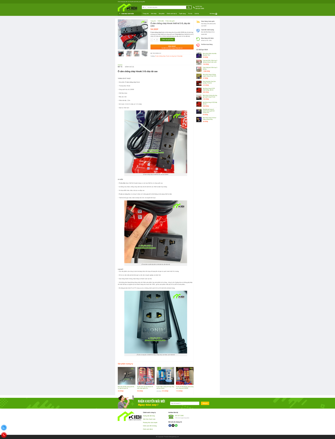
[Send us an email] (173, 425)
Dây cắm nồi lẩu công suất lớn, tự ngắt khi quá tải (126, 387)
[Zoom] (120, 47)
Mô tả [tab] (120, 67)
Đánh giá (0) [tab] (129, 67)
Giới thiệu (154, 13)
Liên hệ (197, 13)
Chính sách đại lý (172, 13)
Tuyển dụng (182, 13)
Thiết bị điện (160, 21)
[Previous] (120, 34)
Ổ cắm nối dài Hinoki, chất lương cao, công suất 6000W (184, 387)
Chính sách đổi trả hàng (150, 426)
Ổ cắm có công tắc (171, 56)
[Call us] (176, 425)
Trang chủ (146, 13)
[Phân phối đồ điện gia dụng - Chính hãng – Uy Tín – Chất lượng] (128, 7)
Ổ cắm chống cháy (160, 56)
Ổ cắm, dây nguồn (170, 21)
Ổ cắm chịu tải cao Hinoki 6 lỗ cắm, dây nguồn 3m (145, 387)
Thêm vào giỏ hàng (167, 39)
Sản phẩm (161, 13)
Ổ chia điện (180, 56)
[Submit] (189, 7)
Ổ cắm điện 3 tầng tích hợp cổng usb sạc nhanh (165, 387)
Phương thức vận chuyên (150, 422)
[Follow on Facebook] (169, 425)
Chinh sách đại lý (148, 429)
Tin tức (190, 13)
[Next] (145, 34)
